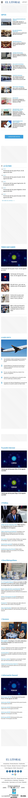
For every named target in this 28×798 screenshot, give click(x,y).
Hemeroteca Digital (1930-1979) (8, 778)
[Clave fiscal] (14, 793)
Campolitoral (6, 763)
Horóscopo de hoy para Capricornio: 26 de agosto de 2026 (14, 183)
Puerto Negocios (9, 768)
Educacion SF (20, 768)
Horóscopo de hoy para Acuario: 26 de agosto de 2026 (14, 177)
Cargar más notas (14, 136)
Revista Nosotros (14, 763)
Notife (14, 768)
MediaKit (24, 782)
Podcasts (9, 766)
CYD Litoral (3, 766)
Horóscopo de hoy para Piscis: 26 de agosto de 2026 (13, 170)
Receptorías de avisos (22, 778)
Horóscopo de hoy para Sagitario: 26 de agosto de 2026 (14, 189)
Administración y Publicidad (11, 780)
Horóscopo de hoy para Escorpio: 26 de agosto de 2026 (14, 196)
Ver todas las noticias (7, 200)
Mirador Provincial (16, 766)
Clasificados (22, 763)
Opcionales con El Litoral (15, 782)
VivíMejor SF (24, 766)
